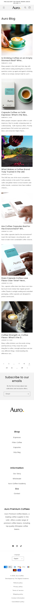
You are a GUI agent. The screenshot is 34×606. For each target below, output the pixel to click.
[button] (4, 7)
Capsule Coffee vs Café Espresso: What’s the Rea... (14, 113)
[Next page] (27, 368)
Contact (17, 493)
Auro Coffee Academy (17, 484)
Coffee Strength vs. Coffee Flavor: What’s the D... (14, 336)
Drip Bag (17, 452)
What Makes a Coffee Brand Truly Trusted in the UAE (15, 170)
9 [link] (29, 363)
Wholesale (17, 479)
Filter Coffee (17, 442)
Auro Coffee (20, 575)
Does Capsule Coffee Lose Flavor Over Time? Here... (14, 279)
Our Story (17, 474)
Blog (17, 489)
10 (7, 368)
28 (22, 368)
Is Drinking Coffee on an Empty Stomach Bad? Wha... (16, 59)
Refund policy (18, 583)
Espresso (17, 437)
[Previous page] (4, 364)
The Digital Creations (22, 578)
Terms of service (18, 590)
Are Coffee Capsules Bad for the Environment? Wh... (15, 227)
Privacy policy (18, 586)
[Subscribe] (28, 394)
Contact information (18, 598)
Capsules (17, 447)
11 (12, 368)
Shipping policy (18, 594)
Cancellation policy (18, 601)
